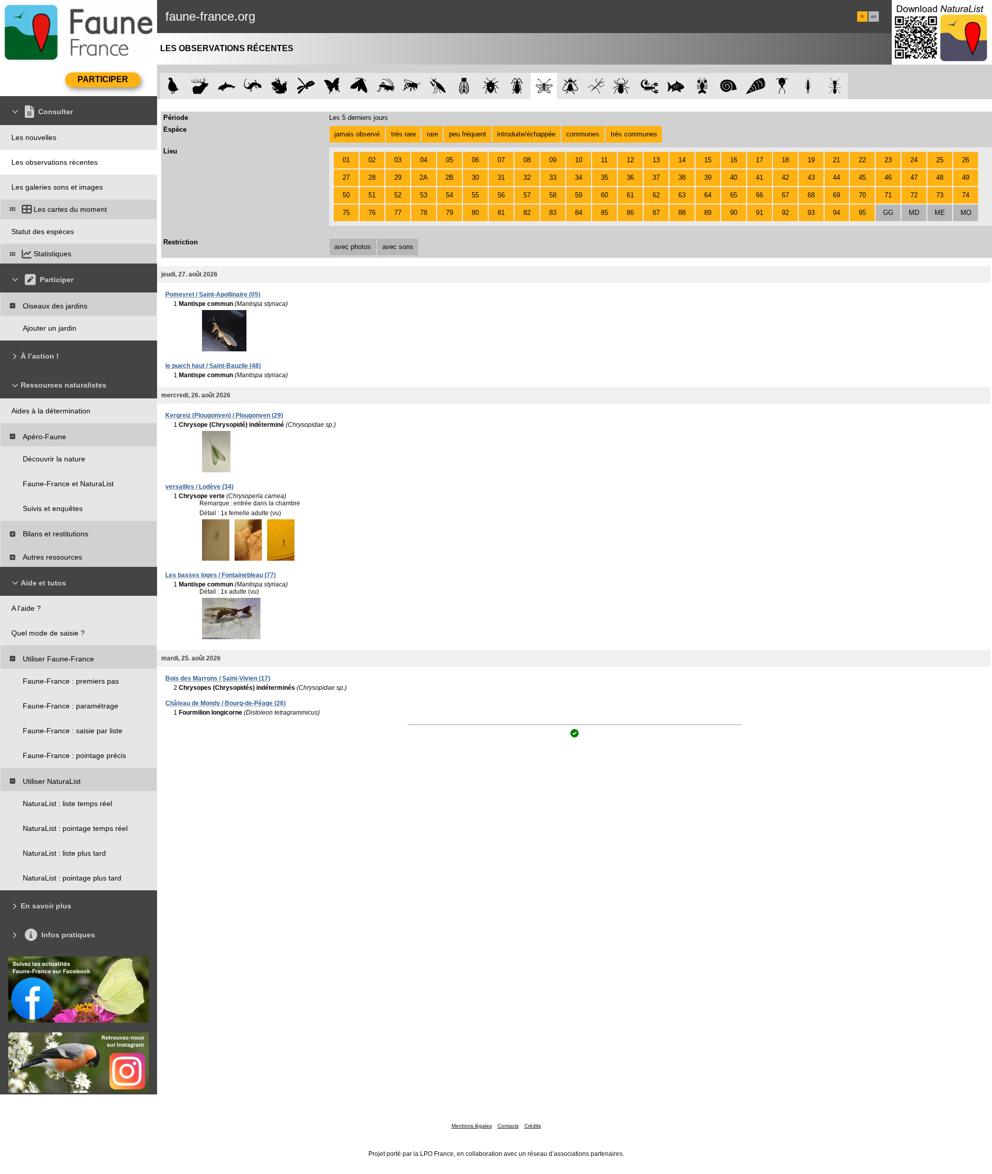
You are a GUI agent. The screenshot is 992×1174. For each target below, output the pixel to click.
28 (372, 177)
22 (862, 160)
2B (449, 177)
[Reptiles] (253, 86)
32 (527, 177)
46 (888, 177)
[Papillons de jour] (332, 86)
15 (707, 160)
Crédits (532, 1126)
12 (630, 160)
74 (965, 195)
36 (630, 177)
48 (939, 177)
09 (552, 160)
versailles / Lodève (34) (199, 486)
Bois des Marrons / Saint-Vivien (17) (217, 678)
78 (423, 213)
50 (346, 195)
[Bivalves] (755, 86)
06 (475, 160)
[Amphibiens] (279, 86)
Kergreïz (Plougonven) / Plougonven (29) (224, 415)
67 (785, 195)
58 (552, 195)
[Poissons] (676, 86)
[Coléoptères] (517, 86)
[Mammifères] (200, 86)
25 (939, 160)
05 (449, 160)
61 (630, 195)
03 (397, 160)
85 (604, 213)
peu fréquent (467, 134)
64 (707, 195)
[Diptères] (570, 86)
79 (449, 213)
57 (527, 195)
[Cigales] (464, 86)
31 (501, 177)
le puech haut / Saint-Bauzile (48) (213, 365)
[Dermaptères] (808, 86)
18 (785, 160)
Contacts (508, 1126)
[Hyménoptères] (411, 86)
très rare (403, 134)
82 (527, 213)
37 (656, 177)
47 (914, 177)
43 (811, 177)
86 (630, 213)
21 (836, 160)
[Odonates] (305, 86)
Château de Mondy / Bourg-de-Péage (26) (225, 703)
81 (501, 213)
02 (372, 160)
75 (346, 213)
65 (733, 195)
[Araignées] (623, 86)
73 (939, 195)
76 (372, 213)
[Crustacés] (702, 86)
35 (604, 177)
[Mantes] (438, 86)
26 (965, 160)
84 (578, 213)
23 (888, 160)
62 (656, 195)
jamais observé (357, 134)
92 (785, 213)
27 (346, 177)
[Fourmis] (835, 86)
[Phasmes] (596, 86)
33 (552, 177)
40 (733, 177)
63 (682, 195)
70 (862, 195)
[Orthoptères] (385, 86)
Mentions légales (472, 1126)
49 (965, 177)
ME (940, 213)
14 (682, 160)
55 (475, 195)
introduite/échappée (526, 134)
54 (449, 195)
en (873, 16)
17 (759, 160)
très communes (634, 134)
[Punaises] (491, 86)
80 (475, 213)
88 (682, 213)
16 (733, 160)
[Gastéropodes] (729, 86)
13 (656, 160)
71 (888, 195)
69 (836, 195)
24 (914, 160)
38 (682, 177)
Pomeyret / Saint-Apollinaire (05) (212, 294)
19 (811, 160)
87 (656, 213)
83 (552, 213)
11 (604, 160)
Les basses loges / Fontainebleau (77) (220, 575)
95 (862, 213)
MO (965, 213)
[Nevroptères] (544, 86)
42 (785, 177)
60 (604, 195)
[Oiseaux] (173, 86)
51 (372, 195)
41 (759, 177)
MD (914, 213)
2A (424, 177)
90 (733, 213)
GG (888, 213)
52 (397, 195)
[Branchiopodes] (782, 86)
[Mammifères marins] (226, 86)
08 (527, 160)
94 (836, 213)
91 (759, 213)
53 (423, 195)
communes (582, 134)
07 (501, 160)
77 (397, 213)
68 (811, 195)
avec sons (397, 247)
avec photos (352, 247)
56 (501, 195)
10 (578, 160)
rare (432, 134)
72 (914, 195)
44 (836, 177)
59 (578, 195)
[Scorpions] (650, 86)
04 (423, 160)
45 (862, 177)
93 (811, 213)
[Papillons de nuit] (359, 86)
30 (475, 177)
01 (346, 160)
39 (707, 177)
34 (578, 177)
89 (707, 213)
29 (397, 177)
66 (759, 195)
